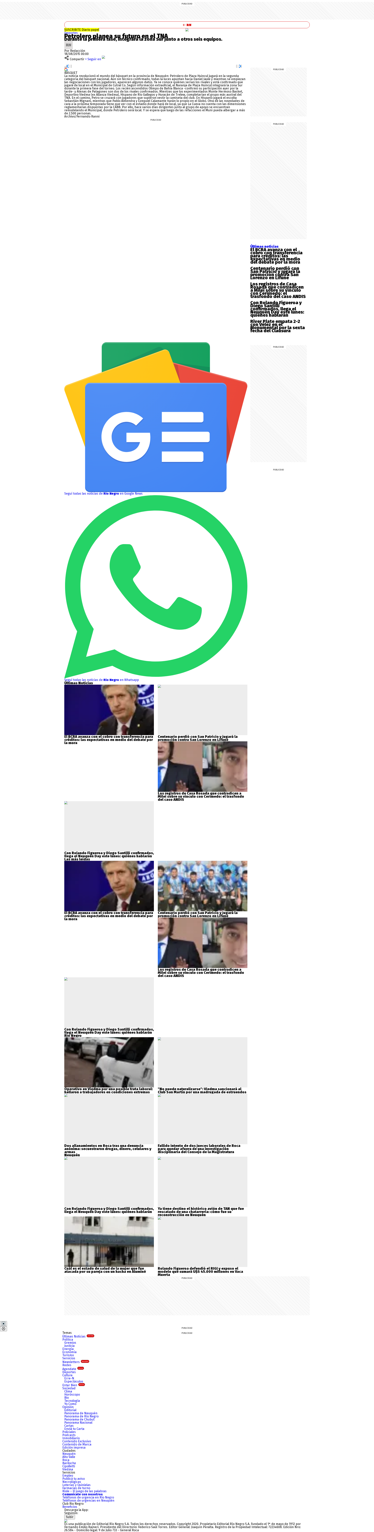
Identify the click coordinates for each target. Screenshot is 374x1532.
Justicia (69, 1346)
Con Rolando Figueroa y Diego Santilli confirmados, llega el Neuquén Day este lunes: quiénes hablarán (277, 309)
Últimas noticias (264, 246)
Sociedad (69, 1388)
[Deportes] (187, 29)
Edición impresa (74, 1447)
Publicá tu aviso (73, 1479)
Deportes (71, 33)
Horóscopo (72, 1394)
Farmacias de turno (76, 1488)
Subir (69, 1517)
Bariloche (69, 1463)
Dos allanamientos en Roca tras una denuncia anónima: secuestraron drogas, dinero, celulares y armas (107, 1149)
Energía (68, 1349)
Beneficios (69, 1507)
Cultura (67, 1375)
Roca (65, 1460)
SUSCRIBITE (81, 30)
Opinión (68, 1407)
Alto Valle (68, 1457)
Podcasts (69, 1435)
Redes (66, 1365)
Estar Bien (73, 1385)
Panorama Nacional (78, 1422)
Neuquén (69, 1454)
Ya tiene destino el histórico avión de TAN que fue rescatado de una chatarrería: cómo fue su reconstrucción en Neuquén (201, 1212)
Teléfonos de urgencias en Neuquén (88, 1500)
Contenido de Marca (76, 1444)
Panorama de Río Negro (81, 1416)
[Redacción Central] (68, 42)
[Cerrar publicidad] (3, 1323)
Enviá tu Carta (74, 1429)
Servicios (68, 1358)
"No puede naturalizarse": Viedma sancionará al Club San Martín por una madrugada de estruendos (202, 1090)
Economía (69, 1352)
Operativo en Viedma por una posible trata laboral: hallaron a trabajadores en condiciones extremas (108, 1090)
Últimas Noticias (77, 1336)
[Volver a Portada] (187, 24)
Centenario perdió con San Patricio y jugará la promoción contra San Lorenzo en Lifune (275, 273)
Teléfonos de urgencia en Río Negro (88, 1497)
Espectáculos (73, 1381)
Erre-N (69, 1378)
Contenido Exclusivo (76, 1441)
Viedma (67, 1469)
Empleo (67, 1475)
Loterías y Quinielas (76, 1485)
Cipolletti (68, 1466)
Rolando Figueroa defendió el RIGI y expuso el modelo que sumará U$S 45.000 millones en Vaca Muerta (200, 1271)
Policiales (69, 1432)
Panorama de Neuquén (80, 1413)
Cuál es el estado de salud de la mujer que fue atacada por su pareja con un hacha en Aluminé (105, 1270)
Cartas (69, 1426)
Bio (66, 1397)
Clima (68, 1391)
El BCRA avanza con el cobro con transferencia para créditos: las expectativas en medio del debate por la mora (276, 256)
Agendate (72, 1369)
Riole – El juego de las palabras (84, 1491)
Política (67, 1339)
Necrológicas (71, 1482)
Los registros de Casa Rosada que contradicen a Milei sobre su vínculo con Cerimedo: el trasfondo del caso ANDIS (278, 290)
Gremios (70, 1343)
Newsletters (75, 1362)
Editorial (70, 1410)
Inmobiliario (71, 1438)
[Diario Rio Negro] (65, 1521)
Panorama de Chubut (79, 1419)
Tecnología (72, 1401)
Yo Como (70, 1404)
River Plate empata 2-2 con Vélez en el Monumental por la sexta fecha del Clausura (277, 326)
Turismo (68, 1355)
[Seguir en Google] (66, 69)
